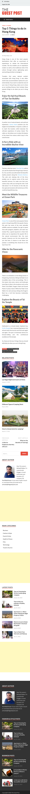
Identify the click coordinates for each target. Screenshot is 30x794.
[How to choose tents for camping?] (15, 419)
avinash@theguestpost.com (10, 484)
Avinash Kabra (21, 468)
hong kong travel (7, 350)
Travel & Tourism (6, 25)
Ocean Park (5, 221)
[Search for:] (15, 453)
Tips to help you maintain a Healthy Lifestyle (19, 603)
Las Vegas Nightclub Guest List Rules (13, 380)
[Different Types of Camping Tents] (15, 394)
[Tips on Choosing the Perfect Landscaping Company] (7, 591)
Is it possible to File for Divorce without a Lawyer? (20, 771)
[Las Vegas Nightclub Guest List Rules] (15, 370)
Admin (13, 34)
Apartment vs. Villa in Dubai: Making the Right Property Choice (21, 613)
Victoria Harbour (23, 175)
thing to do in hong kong (9, 352)
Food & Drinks (7, 536)
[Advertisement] (15, 506)
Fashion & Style (7, 533)
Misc (4, 542)
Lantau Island (13, 124)
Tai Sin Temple (6, 328)
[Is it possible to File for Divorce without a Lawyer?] (7, 770)
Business (5, 530)
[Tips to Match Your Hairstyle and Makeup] (7, 632)
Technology (6, 545)
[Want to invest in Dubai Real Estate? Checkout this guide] (7, 622)
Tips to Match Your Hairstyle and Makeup (20, 633)
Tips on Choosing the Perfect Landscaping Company (20, 593)
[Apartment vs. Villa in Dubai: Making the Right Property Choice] (7, 612)
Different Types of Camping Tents (12, 404)
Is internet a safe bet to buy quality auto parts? (20, 780)
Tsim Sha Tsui (20, 168)
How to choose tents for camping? (13, 429)
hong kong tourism (13, 348)
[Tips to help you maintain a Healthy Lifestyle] (7, 601)
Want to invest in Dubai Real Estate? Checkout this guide (21, 623)
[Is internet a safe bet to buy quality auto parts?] (7, 780)
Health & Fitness (7, 539)
